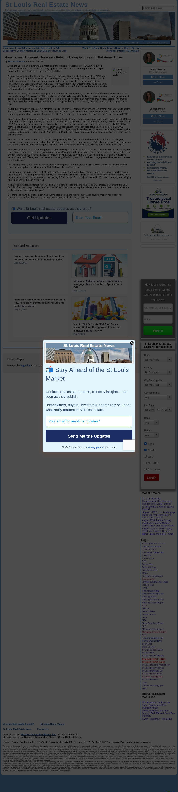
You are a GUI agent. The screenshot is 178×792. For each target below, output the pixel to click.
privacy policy (95, 447)
